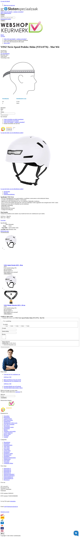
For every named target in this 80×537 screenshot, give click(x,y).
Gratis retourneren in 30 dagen (11, 120)
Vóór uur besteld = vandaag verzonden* (12, 11)
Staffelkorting (7, 421)
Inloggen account (5, 511)
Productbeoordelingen (9, 194)
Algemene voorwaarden (10, 431)
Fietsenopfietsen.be (8, 478)
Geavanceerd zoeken (6, 19)
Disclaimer (6, 435)
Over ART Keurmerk (9, 424)
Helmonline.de (7, 471)
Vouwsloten (7, 449)
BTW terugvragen (8, 420)
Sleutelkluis (6, 456)
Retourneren (7, 417)
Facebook (12, 386)
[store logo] (21, 10)
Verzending (6, 416)
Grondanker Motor (8, 463)
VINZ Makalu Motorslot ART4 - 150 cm (14, 305)
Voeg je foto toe (6, 341)
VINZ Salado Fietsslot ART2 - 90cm (13, 265)
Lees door (3, 220)
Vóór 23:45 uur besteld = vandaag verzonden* (15, 39)
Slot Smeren (7, 425)
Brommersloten (7, 455)
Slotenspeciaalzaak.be (9, 475)
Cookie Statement (8, 432)
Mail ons (12, 379)
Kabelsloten (7, 443)
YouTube (13, 387)
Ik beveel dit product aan (10, 344)
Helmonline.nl (7, 468)
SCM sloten (7, 460)
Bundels (6, 193)
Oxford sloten (7, 450)
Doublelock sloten (8, 453)
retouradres (13, 501)
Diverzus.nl (6, 479)
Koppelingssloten (8, 445)
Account (3, 36)
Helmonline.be (7, 470)
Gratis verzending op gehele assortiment (13, 119)
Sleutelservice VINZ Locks (10, 423)
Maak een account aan (9, 5)
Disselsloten (7, 452)
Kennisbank (7, 428)
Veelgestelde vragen (9, 427)
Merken (6, 430)
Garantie (6, 437)
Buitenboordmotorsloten (10, 457)
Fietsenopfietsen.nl (8, 477)
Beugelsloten (7, 442)
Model (2, 35)
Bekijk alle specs (5, 231)
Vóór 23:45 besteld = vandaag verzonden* (14, 122)
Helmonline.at (7, 472)
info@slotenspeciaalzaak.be (11, 506)
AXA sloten (7, 448)
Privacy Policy (7, 434)
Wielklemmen (7, 459)
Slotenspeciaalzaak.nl (9, 474)
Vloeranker (6, 462)
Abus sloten (7, 446)
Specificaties (7, 191)
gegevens (17, 391)
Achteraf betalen (8, 418)
